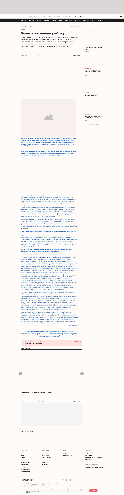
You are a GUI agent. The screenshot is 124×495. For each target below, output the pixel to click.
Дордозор (66, 453)
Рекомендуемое (25, 462)
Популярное (24, 464)
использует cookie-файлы (48, 489)
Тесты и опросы (25, 469)
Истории (23, 457)
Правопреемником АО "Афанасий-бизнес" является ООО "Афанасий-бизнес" (35, 486)
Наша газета (45, 455)
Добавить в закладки (75, 26)
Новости (30, 16)
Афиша (43, 16)
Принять (93, 490)
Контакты (45, 464)
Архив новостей (56, 16)
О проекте (45, 462)
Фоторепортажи (25, 471)
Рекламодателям (67, 16)
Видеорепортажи (26, 474)
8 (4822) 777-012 (78, 16)
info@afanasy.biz (89, 453)
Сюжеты (23, 455)
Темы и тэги (37, 16)
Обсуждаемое (25, 467)
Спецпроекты (24, 460)
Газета (49, 16)
